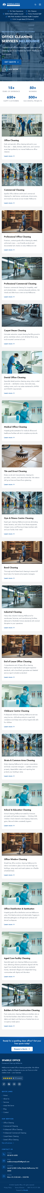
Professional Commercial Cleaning (14, 1133)
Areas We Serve (8, 1105)
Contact (5, 1112)
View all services (7, 1143)
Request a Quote (20, 1049)
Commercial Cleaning (10, 1126)
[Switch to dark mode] (35, 4)
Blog (4, 1109)
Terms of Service (19, 1187)
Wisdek (25, 1190)
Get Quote (10, 62)
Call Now (12, 69)
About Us (6, 1099)
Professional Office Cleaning (12, 1129)
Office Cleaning (8, 1123)
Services (6, 1102)
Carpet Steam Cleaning (11, 1136)
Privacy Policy (8, 1187)
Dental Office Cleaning (11, 1139)
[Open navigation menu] (40, 4)
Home (5, 1095)
